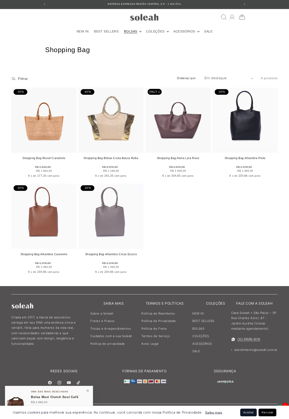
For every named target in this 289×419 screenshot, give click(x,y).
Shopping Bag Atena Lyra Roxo (178, 158)
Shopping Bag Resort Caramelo (43, 158)
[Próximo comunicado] (244, 4)
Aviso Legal (150, 343)
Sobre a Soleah (101, 313)
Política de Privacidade (158, 321)
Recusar (267, 412)
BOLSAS (198, 328)
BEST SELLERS (203, 321)
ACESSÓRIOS (202, 343)
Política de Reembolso (158, 313)
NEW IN (198, 313)
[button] (132, 31)
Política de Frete (154, 328)
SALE (196, 351)
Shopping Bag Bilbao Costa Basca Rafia (111, 158)
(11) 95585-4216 (249, 339)
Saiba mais (213, 412)
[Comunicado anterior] (44, 4)
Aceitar (248, 412)
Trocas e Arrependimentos (110, 328)
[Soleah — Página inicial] (144, 17)
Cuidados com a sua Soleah (111, 336)
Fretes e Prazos (102, 321)
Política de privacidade (107, 343)
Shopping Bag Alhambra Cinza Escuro (111, 254)
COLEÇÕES (200, 336)
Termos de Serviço (155, 336)
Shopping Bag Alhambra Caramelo (44, 254)
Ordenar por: (187, 78)
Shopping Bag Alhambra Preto (245, 158)
